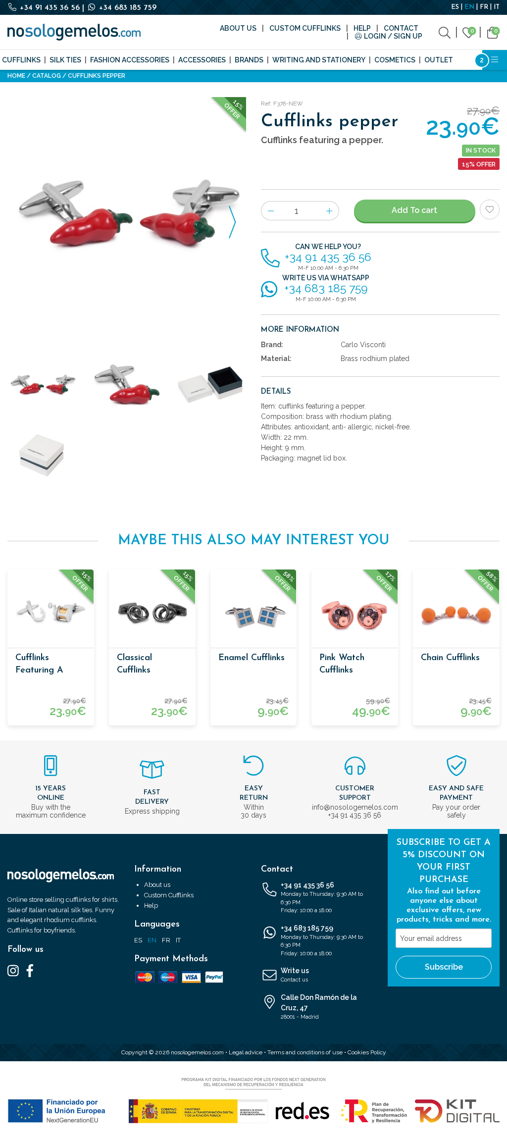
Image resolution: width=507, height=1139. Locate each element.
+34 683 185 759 (126, 8)
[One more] (329, 210)
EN (469, 7)
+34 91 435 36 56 (49, 8)
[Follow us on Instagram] (13, 970)
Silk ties (65, 60)
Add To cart (414, 210)
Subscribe (444, 967)
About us (238, 28)
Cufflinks (21, 60)
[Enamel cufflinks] (253, 612)
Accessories (202, 60)
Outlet (438, 60)
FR (484, 7)
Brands (249, 60)
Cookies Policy (367, 1052)
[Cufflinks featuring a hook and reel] (50, 612)
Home (16, 75)
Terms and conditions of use (305, 1052)
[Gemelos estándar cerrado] (42, 455)
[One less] (270, 210)
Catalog (46, 75)
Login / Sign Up (392, 36)
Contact (401, 28)
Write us (295, 975)
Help (362, 28)
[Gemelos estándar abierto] (211, 385)
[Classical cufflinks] (152, 612)
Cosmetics (394, 60)
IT (497, 7)
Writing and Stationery (318, 60)
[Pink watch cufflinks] (354, 612)
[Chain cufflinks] (456, 612)
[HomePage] (74, 32)
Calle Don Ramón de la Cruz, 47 (319, 1006)
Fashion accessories (129, 60)
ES (455, 7)
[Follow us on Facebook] (30, 970)
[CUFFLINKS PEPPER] (126, 216)
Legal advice (245, 1052)
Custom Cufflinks (305, 28)
